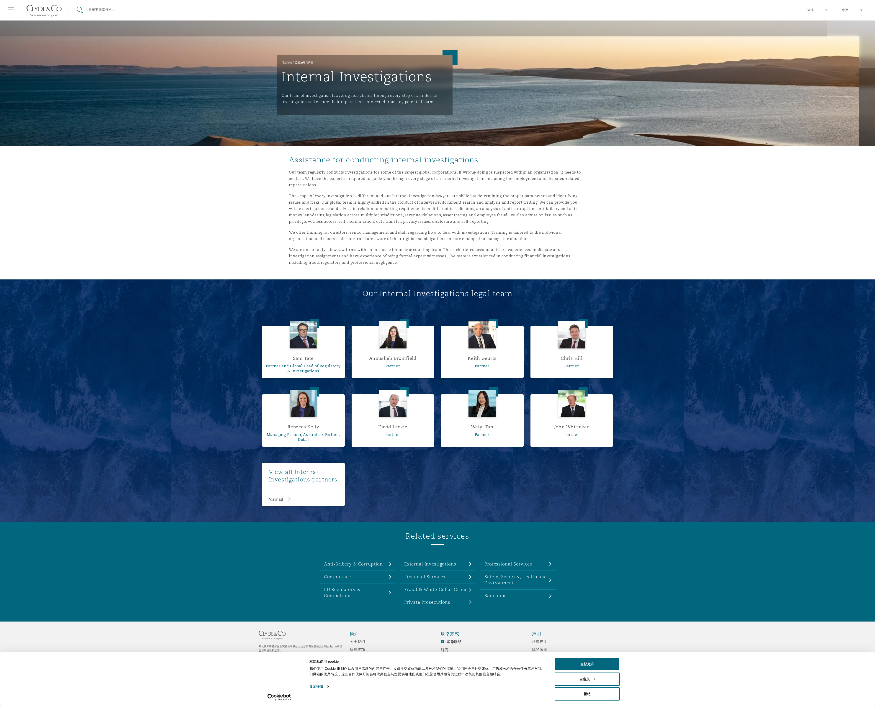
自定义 (584, 679)
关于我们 (357, 641)
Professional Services (508, 564)
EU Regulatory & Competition (342, 592)
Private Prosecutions (427, 602)
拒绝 (587, 694)
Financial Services (424, 576)
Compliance (337, 576)
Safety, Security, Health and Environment (515, 580)
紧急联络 (454, 641)
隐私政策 (539, 649)
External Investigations (430, 564)
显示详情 (316, 686)
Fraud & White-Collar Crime (436, 589)
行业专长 (287, 62)
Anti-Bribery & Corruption (353, 564)
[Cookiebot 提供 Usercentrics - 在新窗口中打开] (279, 697)
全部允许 (587, 664)
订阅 (445, 649)
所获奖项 (357, 649)
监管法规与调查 (304, 62)
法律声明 (539, 641)
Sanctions (495, 595)
